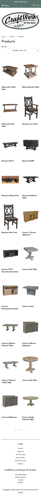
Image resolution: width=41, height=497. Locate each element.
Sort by (4, 46)
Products (12, 36)
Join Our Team (20, 454)
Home (3, 36)
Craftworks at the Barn (22, 490)
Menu (6, 5)
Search (20, 448)
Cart (37, 5)
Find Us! (20, 464)
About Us (20, 451)
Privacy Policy (20, 458)
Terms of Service (20, 461)
